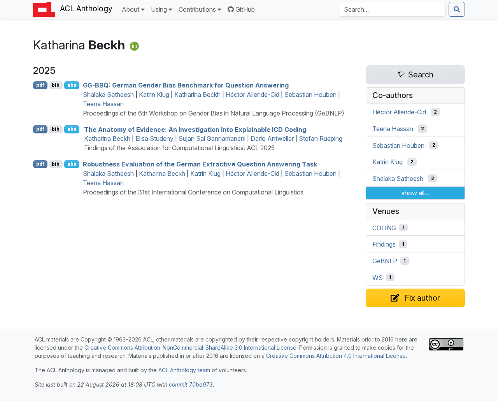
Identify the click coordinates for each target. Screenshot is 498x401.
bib (56, 85)
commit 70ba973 (191, 384)
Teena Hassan (103, 104)
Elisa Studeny (154, 138)
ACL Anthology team (184, 370)
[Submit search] (457, 9)
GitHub (245, 9)
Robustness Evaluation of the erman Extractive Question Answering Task (200, 164)
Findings (384, 244)
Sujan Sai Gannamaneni (212, 138)
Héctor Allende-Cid (252, 94)
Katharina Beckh (197, 94)
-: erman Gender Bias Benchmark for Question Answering (186, 85)
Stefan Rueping (320, 138)
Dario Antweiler (272, 138)
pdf (40, 85)
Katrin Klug (154, 94)
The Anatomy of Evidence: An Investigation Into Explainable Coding (195, 129)
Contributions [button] (197, 9)
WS (377, 277)
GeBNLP (384, 261)
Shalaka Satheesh (108, 94)
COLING (384, 227)
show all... (415, 193)
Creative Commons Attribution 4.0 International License (336, 355)
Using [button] (159, 9)
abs (71, 85)
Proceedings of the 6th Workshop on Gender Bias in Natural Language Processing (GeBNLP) (213, 113)
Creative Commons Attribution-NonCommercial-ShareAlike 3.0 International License (190, 347)
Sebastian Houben (310, 94)
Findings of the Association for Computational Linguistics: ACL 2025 (179, 148)
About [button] (130, 9)
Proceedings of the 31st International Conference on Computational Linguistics (193, 192)
